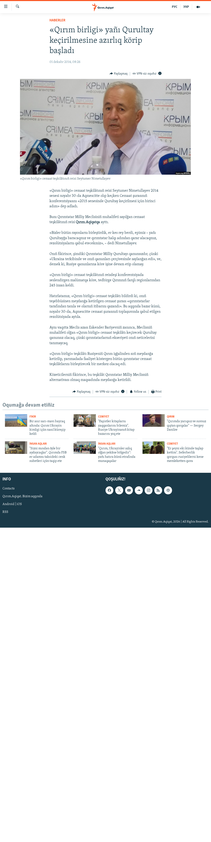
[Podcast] (168, 490)
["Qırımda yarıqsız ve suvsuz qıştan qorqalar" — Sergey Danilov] (153, 420)
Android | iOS (12, 504)
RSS (5, 512)
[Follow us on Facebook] (109, 490)
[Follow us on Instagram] (148, 490)
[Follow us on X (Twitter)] (119, 490)
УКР (186, 7)
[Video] (198, 7)
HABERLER (57, 20)
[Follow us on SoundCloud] (139, 490)
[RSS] (158, 490)
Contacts (8, 488)
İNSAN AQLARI (38, 443)
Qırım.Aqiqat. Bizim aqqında (22, 496)
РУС (174, 7)
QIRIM (171, 416)
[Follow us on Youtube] (129, 490)
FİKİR (32, 416)
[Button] (119, 73)
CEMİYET (103, 416)
